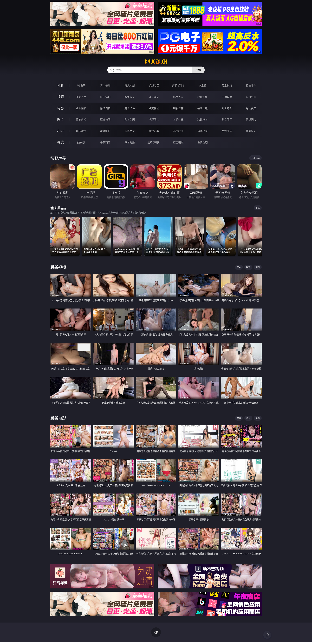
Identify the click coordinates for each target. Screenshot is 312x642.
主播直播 (227, 97)
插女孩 (81, 142)
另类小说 (202, 131)
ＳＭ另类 (251, 97)
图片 (60, 119)
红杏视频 (178, 142)
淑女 (248, 418)
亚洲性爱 (81, 108)
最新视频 (58, 267)
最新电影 (58, 418)
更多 (257, 267)
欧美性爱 (154, 108)
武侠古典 (154, 131)
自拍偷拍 (105, 97)
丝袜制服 (202, 97)
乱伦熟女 (227, 108)
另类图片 (251, 119)
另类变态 (251, 108)
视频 (60, 97)
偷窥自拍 (81, 119)
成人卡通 (129, 108)
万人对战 (129, 85)
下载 (257, 207)
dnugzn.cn (156, 61)
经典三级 (202, 108)
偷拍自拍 (105, 108)
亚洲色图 (105, 119)
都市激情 (81, 131)
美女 (239, 267)
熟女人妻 (178, 97)
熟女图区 (227, 119)
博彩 (60, 85)
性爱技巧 (251, 131)
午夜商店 (105, 142)
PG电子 (81, 85)
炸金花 (202, 85)
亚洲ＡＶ (81, 97)
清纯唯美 (202, 119)
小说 (60, 131)
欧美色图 (129, 119)
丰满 (239, 418)
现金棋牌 (227, 85)
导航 (60, 142)
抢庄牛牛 (251, 85)
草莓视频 (129, 142)
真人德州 (105, 85)
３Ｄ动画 (154, 97)
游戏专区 (154, 85)
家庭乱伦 (105, 131)
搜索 (198, 70)
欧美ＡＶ (129, 97)
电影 (60, 108)
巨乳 (248, 267)
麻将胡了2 (178, 85)
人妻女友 (129, 131)
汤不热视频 (153, 142)
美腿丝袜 (178, 119)
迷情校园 (178, 131)
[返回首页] (267, 635)
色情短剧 (202, 142)
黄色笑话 (227, 131)
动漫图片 (154, 119)
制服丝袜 (178, 108)
